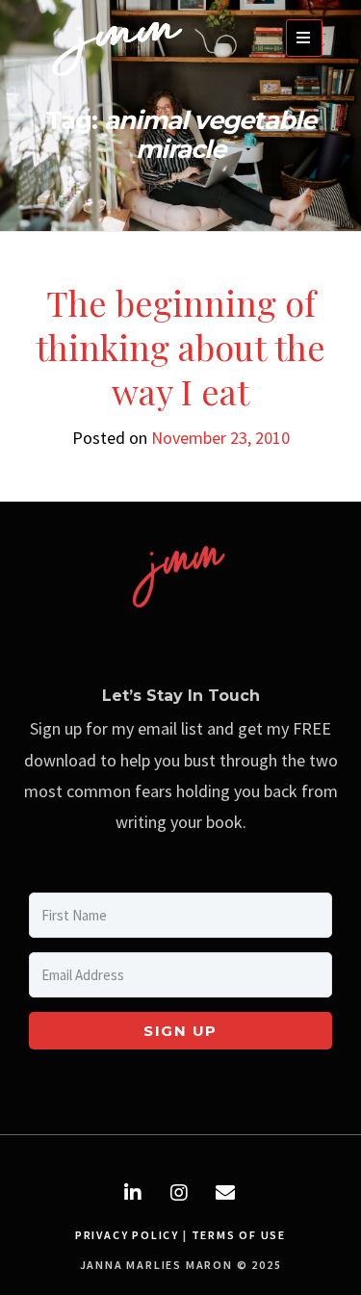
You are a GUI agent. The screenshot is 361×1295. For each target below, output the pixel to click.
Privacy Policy (127, 1235)
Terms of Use (239, 1235)
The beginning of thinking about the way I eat (180, 346)
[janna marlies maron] (120, 80)
